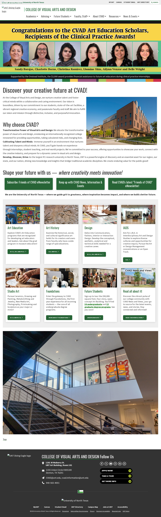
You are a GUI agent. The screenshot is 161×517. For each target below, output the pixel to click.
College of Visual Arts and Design (51, 9)
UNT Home (126, 511)
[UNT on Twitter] (106, 463)
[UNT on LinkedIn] (120, 463)
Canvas (47, 507)
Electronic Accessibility (103, 511)
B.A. (127, 260)
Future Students (61, 16)
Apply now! (107, 470)
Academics (31, 16)
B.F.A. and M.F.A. (16, 318)
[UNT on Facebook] (101, 463)
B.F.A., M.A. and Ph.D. (17, 252)
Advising (45, 16)
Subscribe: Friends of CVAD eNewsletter (28, 182)
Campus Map (93, 507)
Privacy (92, 511)
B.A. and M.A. (53, 252)
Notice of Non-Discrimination (79, 511)
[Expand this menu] (37, 16)
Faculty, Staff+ (81, 16)
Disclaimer (65, 511)
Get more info (109, 481)
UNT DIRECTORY (143, 2)
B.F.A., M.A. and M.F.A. (94, 254)
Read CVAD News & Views (134, 318)
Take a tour (108, 476)
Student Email (60, 507)
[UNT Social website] (124, 463)
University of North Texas (33, 2)
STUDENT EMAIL (129, 2)
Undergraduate (93, 318)
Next (157, 51)
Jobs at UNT (108, 507)
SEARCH (155, 2)
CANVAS (119, 2)
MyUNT (36, 507)
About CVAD (98, 16)
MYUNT (111, 2)
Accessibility (123, 507)
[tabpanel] (80, 51)
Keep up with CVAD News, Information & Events (80, 184)
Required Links (116, 511)
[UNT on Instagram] (115, 463)
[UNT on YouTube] (111, 463)
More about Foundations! (58, 318)
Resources (114, 16)
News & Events (130, 16)
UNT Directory (77, 507)
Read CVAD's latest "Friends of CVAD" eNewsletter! (132, 184)
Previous (3, 51)
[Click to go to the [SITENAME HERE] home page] (12, 9)
